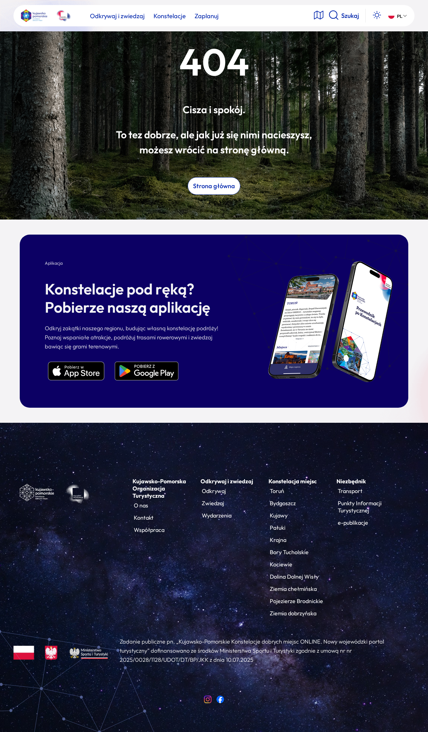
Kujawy (279, 515)
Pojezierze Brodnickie (296, 601)
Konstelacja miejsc (293, 481)
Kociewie (281, 564)
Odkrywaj (214, 491)
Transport (350, 491)
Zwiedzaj (213, 503)
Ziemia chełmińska (293, 588)
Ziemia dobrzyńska (293, 613)
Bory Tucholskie (289, 552)
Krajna (278, 540)
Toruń (277, 491)
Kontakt (144, 517)
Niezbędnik (351, 481)
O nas (141, 505)
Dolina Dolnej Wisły (294, 576)
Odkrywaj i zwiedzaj (227, 481)
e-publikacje (353, 522)
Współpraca (149, 529)
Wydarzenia (217, 515)
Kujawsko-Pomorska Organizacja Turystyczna (159, 488)
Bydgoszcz (283, 503)
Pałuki (277, 527)
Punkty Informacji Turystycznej (360, 507)
